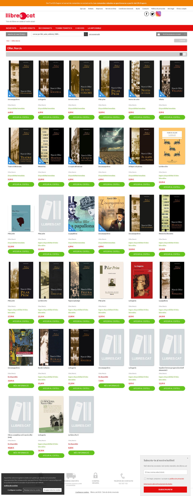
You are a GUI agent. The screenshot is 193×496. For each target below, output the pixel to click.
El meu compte (181, 8)
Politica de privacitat (158, 8)
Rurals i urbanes (43, 368)
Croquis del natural (75, 166)
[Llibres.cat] (20, 20)
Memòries (42, 166)
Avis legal (171, 8)
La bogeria (42, 99)
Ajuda (138, 8)
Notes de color (134, 99)
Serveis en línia (111, 8)
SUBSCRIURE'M (165, 490)
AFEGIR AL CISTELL (21, 117)
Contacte (145, 8)
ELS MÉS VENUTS (28, 28)
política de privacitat (177, 479)
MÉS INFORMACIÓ (21, 386)
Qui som (83, 8)
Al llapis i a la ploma (135, 166)
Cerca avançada (94, 34)
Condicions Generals (126, 8)
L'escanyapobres (14, 99)
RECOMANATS (46, 28)
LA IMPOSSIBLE (94, 28)
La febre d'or (163, 166)
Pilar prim (101, 99)
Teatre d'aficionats (15, 166)
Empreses (99, 8)
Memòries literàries (166, 234)
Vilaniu (161, 99)
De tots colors (73, 99)
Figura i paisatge (74, 301)
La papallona (72, 234)
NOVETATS (11, 28)
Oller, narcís (12, 105)
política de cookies (11, 486)
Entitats (90, 8)
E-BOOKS (80, 28)
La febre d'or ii (73, 435)
